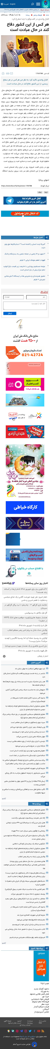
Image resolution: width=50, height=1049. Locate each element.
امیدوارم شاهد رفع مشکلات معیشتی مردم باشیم (27, 937)
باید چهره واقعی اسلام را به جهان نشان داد (30, 669)
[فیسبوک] (34, 1031)
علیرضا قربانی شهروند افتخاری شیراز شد (31, 768)
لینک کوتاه (45, 186)
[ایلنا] (46, 4)
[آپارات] (16, 1031)
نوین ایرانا (45, 983)
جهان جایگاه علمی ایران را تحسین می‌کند (30, 737)
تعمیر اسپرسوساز (41, 1012)
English (12, 4)
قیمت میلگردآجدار (41, 1006)
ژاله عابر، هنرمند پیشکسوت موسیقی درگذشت (28, 818)
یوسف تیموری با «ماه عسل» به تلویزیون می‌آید (28, 894)
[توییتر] (29, 1031)
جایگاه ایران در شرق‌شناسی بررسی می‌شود (30, 746)
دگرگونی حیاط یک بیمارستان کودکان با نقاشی (29, 844)
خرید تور (45, 996)
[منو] (38, 4)
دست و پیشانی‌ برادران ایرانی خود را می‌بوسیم (28, 732)
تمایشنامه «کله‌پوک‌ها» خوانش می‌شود (31, 920)
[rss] (42, 1031)
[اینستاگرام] (25, 1031)
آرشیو (4, 798)
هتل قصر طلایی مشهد (39, 994)
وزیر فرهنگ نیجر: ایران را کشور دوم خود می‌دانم (27, 727)
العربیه (6, 4)
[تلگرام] (21, 1031)
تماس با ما (42, 1021)
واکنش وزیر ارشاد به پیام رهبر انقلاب (31, 857)
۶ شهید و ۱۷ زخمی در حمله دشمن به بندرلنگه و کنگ (24, 254)
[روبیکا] (8, 1031)
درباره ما (30, 1021)
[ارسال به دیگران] (11, 73)
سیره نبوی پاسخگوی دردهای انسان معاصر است (28, 722)
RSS (40, 1023)
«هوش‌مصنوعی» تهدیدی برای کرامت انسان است (27, 751)
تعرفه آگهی (7, 1021)
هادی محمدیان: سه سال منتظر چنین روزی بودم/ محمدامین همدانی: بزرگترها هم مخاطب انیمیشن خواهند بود (24, 864)
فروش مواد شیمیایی (40, 999)
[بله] (12, 1031)
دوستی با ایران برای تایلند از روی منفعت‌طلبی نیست (26, 741)
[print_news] (3, 73)
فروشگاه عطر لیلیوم (40, 1001)
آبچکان (46, 1009)
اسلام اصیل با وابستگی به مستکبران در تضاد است (27, 755)
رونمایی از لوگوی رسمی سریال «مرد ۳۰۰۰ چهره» (28, 831)
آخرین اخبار (36, 662)
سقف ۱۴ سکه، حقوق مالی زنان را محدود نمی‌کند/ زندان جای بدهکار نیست (20, 10)
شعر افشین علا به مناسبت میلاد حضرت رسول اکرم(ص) (25, 889)
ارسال (10, 313)
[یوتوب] (38, 1031)
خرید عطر (45, 1004)
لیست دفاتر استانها (14, 1023)
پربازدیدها (36, 804)
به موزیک (45, 991)
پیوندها (30, 1023)
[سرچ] (32, 4)
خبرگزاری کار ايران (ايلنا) (28, 1036)
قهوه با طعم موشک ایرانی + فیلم (32, 260)
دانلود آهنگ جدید (41, 989)
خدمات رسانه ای (25, 1025)
